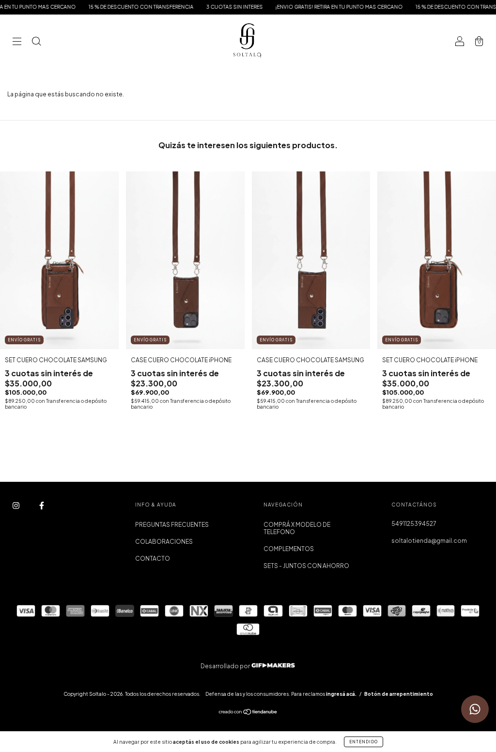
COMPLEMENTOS (289, 548)
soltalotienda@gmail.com (429, 540)
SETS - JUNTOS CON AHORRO (306, 565)
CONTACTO (152, 558)
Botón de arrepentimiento (398, 694)
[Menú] (17, 42)
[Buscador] (36, 42)
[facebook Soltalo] (41, 505)
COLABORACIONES (164, 541)
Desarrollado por (226, 666)
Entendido (363, 741)
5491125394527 (413, 523)
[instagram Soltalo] (16, 505)
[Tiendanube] (248, 713)
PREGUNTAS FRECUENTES (172, 524)
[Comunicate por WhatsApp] (475, 709)
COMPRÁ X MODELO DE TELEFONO (297, 528)
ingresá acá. (341, 694)
